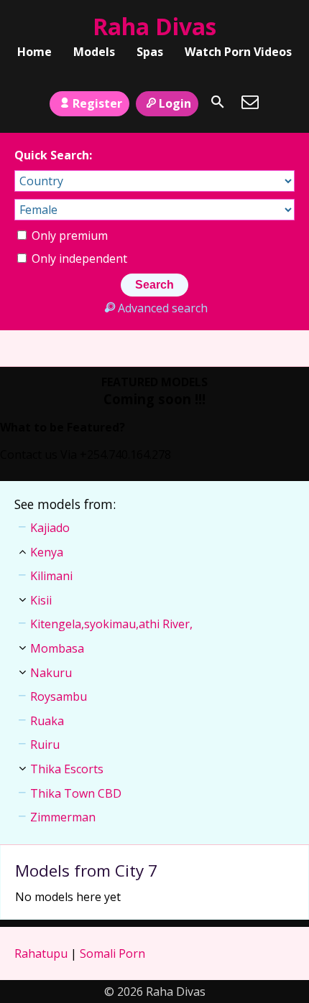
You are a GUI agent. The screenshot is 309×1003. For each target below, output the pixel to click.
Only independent (78, 258)
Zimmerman (63, 817)
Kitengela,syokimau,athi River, (111, 624)
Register (97, 103)
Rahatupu (41, 953)
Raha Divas (154, 26)
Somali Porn (112, 953)
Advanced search (162, 308)
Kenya (46, 552)
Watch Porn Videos (238, 52)
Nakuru (51, 673)
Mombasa (57, 648)
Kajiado (50, 528)
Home (34, 52)
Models (94, 52)
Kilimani (51, 576)
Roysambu (58, 696)
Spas (150, 52)
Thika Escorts (66, 769)
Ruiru (45, 744)
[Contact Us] (250, 102)
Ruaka (47, 721)
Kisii (41, 600)
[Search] (218, 102)
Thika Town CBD (75, 793)
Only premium (68, 235)
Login (175, 103)
